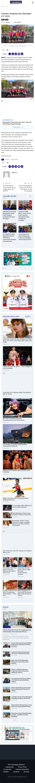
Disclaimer (16, 772)
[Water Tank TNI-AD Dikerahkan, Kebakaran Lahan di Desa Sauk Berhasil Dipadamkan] (6, 662)
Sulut (7, 19)
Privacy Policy (22, 767)
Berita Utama (7, 208)
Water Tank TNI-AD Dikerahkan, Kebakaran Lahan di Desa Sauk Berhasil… (19, 662)
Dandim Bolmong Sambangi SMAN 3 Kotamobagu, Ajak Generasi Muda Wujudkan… (21, 644)
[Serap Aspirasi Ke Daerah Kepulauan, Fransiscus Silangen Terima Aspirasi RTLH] (25, 227)
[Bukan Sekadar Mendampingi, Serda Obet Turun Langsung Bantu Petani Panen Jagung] (6, 707)
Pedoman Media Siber (22, 769)
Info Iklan (26, 772)
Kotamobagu (7, 627)
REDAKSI (6, 772)
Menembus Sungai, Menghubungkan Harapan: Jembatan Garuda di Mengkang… (21, 715)
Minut (3, 19)
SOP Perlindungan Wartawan (16, 764)
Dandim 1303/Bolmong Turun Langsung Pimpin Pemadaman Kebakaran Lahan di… (19, 671)
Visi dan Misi (7, 769)
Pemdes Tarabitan (14, 159)
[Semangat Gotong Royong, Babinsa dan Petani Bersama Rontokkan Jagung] (6, 680)
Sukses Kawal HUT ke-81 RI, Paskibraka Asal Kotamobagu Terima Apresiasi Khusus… (17, 631)
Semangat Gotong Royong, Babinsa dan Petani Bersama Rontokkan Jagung (21, 680)
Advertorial (21, 231)
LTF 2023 (7, 159)
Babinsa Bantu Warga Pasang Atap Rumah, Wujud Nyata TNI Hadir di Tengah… (20, 689)
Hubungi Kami (10, 767)
